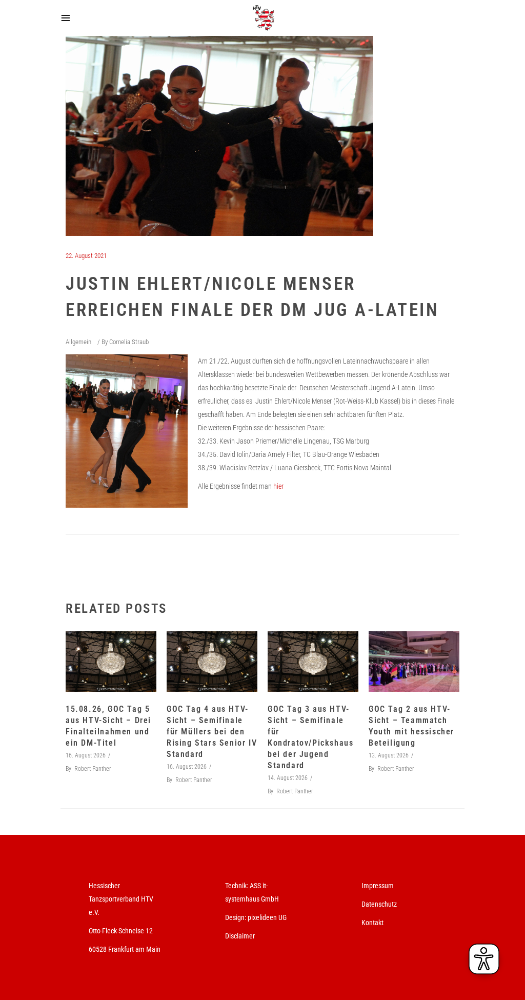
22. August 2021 (86, 255)
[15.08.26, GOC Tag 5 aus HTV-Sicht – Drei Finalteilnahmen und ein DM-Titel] (111, 661)
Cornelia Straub (129, 342)
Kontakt (372, 922)
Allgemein (78, 342)
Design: (235, 917)
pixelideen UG (267, 917)
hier (278, 486)
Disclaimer (240, 936)
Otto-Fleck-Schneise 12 (121, 931)
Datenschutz (379, 904)
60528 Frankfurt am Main (124, 949)
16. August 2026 (86, 755)
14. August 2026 (288, 778)
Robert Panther (92, 768)
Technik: (237, 886)
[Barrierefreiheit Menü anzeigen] (484, 959)
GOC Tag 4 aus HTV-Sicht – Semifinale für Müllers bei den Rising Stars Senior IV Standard (212, 731)
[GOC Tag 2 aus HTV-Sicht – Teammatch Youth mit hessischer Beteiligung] (414, 661)
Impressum (377, 886)
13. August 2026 (389, 755)
